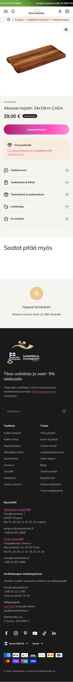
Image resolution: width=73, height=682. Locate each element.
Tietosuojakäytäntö (51, 490)
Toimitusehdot (48, 471)
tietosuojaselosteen (43, 391)
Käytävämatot (12, 446)
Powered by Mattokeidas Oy (40, 671)
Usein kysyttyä (49, 439)
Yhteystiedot (47, 433)
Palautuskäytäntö (50, 484)
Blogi (43, 465)
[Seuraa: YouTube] (34, 633)
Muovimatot (11, 458)
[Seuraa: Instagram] (15, 633)
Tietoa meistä (48, 446)
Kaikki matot (11, 439)
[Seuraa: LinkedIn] (54, 633)
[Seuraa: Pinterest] (25, 633)
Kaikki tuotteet (12, 433)
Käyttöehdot (47, 478)
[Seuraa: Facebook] (6, 633)
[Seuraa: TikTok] (44, 633)
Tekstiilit (8, 471)
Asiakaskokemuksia (52, 452)
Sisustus (19, 19)
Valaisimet (10, 478)
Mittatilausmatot (13, 452)
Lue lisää (9, 606)
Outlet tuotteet (13, 484)
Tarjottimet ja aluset (38, 19)
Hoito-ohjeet (47, 458)
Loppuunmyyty (36, 129)
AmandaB (10, 102)
